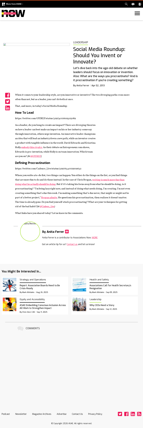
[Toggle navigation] (3, 19)
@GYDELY (35, 156)
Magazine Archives (41, 414)
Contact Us (77, 414)
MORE (95, 237)
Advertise (61, 414)
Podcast (6, 414)
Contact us (72, 244)
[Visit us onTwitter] (120, 414)
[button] (12, 4)
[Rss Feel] (139, 414)
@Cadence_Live (47, 206)
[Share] (7, 95)
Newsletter (21, 414)
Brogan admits (49, 197)
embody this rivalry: (32, 147)
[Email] (67, 231)
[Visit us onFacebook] (126, 414)
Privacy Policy (95, 414)
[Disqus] (71, 366)
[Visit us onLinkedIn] (133, 414)
